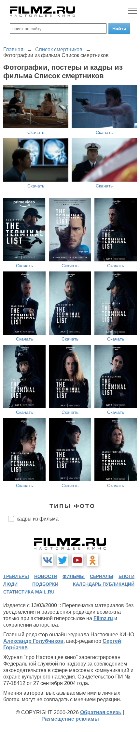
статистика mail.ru (28, 591)
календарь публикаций (103, 584)
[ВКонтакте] (47, 560)
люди (10, 584)
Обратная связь (100, 712)
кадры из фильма (38, 519)
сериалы (101, 576)
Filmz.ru (103, 618)
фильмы (74, 576)
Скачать (35, 132)
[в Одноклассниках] (92, 560)
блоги (126, 576)
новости (45, 576)
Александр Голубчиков (33, 641)
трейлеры (16, 576)
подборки (45, 584)
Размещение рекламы (70, 719)
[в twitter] (62, 560)
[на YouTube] (77, 560)
